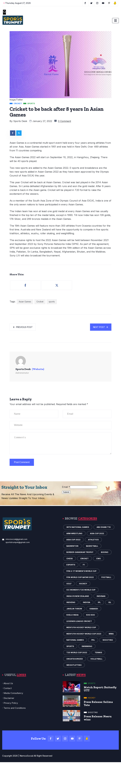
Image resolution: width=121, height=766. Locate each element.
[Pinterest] (79, 739)
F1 (84, 565)
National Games (75, 640)
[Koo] (87, 739)
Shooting (108, 640)
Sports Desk (20, 121)
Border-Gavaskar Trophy (79, 552)
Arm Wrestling (74, 533)
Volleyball (96, 659)
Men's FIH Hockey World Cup (81, 627)
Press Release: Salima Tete (98, 703)
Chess (69, 558)
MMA (111, 634)
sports (52, 301)
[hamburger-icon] (115, 20)
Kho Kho (90, 615)
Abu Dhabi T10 (104, 527)
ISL (109, 602)
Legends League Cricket (79, 621)
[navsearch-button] (4, 12)
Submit (66, 492)
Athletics (93, 540)
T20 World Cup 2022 (76, 652)
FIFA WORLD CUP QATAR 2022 (80, 577)
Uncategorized (74, 659)
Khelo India (72, 615)
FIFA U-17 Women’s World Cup (81, 571)
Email (66, 486)
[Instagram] (65, 739)
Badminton (72, 546)
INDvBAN (101, 596)
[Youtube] (72, 739)
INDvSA (86, 602)
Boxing (104, 552)
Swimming (87, 646)
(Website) (38, 369)
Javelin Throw (74, 609)
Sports (70, 646)
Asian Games (25, 301)
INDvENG (70, 602)
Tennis (98, 652)
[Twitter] (58, 739)
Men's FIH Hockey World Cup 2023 (83, 634)
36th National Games (77, 527)
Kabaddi (94, 609)
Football (106, 577)
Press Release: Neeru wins (98, 718)
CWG (98, 558)
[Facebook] (51, 739)
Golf (68, 584)
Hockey (83, 584)
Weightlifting (74, 665)
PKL (93, 640)
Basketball (92, 546)
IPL (99, 602)
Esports (70, 565)
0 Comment (64, 121)
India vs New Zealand (77, 596)
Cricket (39, 301)
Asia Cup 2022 (97, 533)
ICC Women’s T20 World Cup (80, 590)
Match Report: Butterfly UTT (100, 689)
